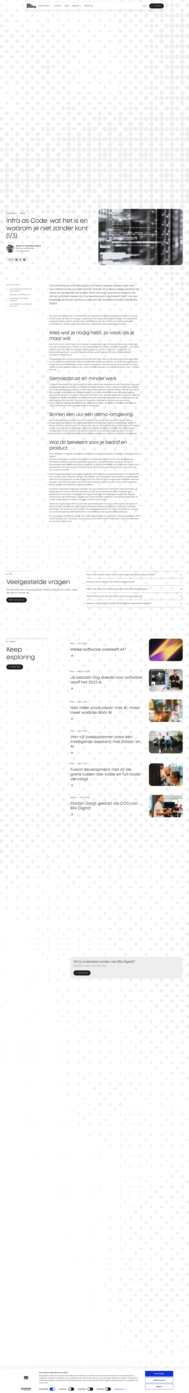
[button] (45, 5)
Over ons (57, 6)
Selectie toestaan (159, 1380)
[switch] (71, 1389)
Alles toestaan (159, 1373)
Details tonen (119, 1389)
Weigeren (159, 1386)
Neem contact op (16, 600)
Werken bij (88, 6)
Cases (66, 6)
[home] (31, 6)
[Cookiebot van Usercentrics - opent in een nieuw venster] (26, 1389)
